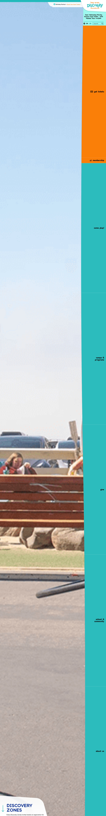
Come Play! (99, 228)
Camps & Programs (99, 358)
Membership (98, 160)
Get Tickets (99, 91)
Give (102, 489)
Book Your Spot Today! (73, 4)
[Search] (102, 24)
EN (87, 23)
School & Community (99, 620)
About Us (100, 751)
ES (90, 23)
